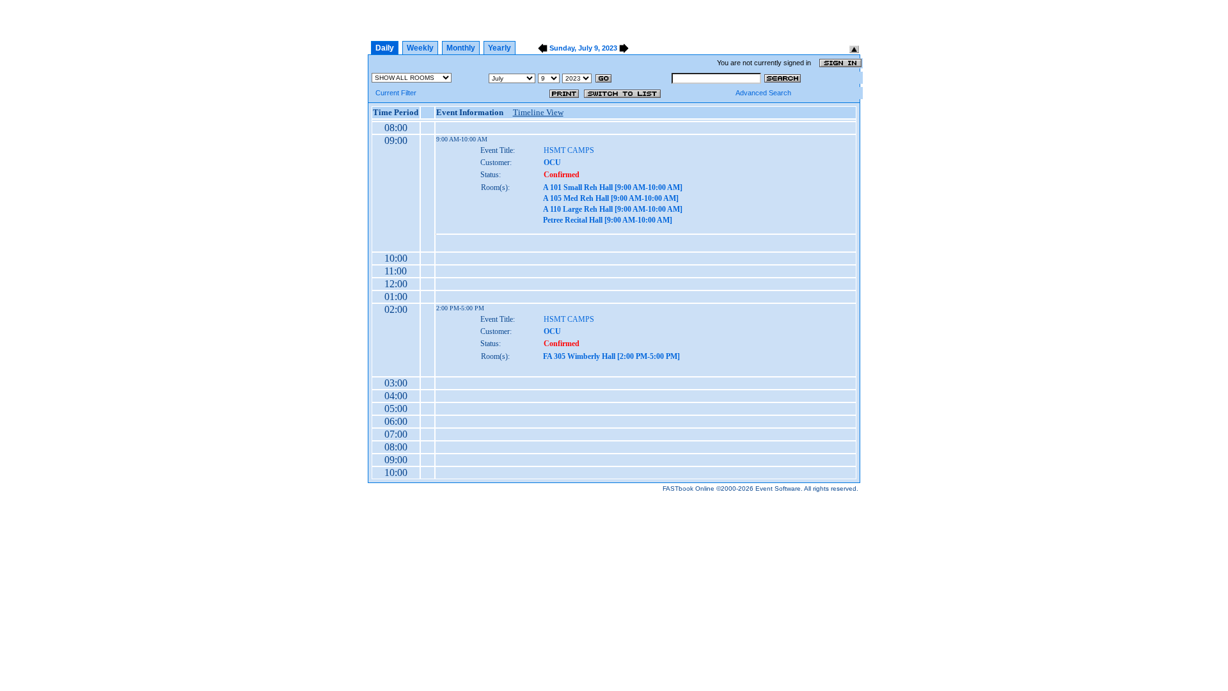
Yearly (499, 48)
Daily (384, 48)
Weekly (420, 48)
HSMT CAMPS (569, 150)
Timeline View (538, 112)
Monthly (460, 48)
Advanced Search (763, 93)
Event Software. (779, 488)
